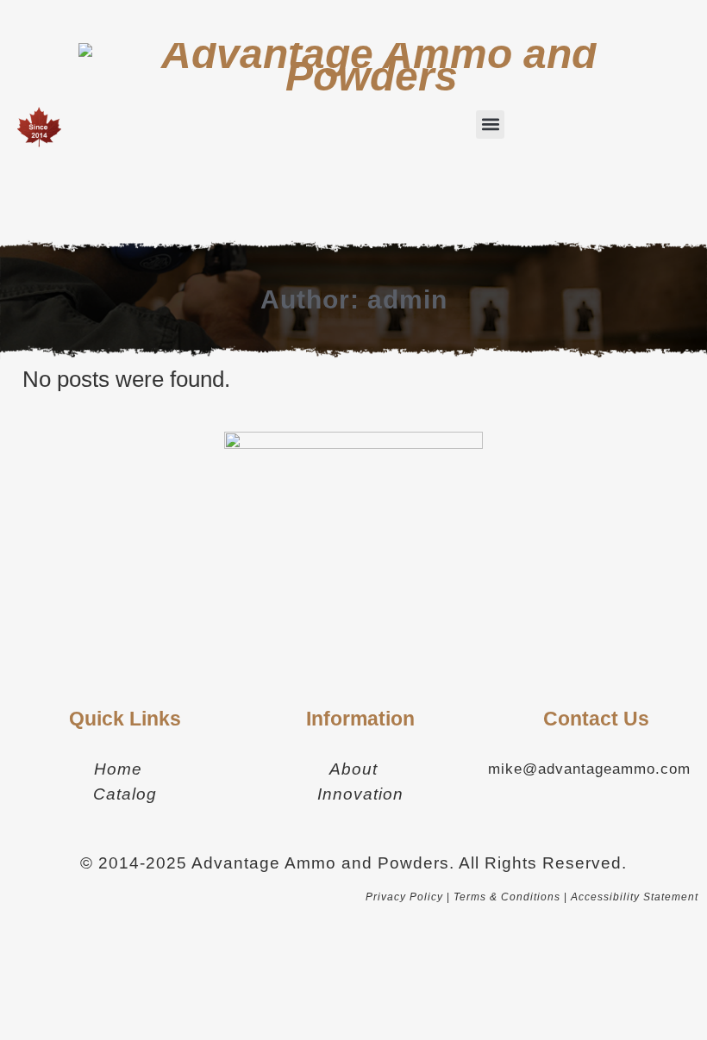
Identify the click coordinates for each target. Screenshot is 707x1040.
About (353, 769)
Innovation (360, 794)
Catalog (125, 794)
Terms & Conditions (507, 897)
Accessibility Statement (634, 897)
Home (118, 769)
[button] (490, 124)
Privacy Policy (404, 897)
